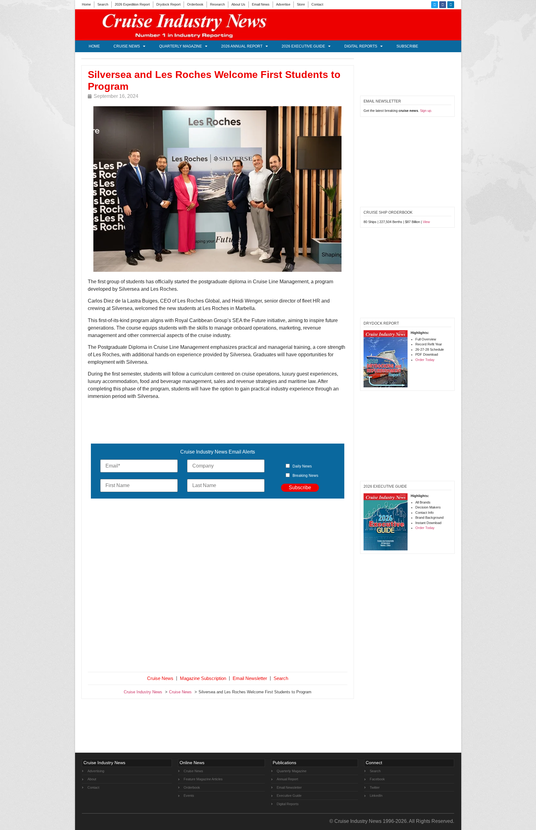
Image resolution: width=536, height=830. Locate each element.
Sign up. (426, 110)
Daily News (302, 466)
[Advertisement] (218, 586)
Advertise (283, 4)
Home (86, 4)
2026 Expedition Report (132, 4)
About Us (238, 4)
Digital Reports (360, 46)
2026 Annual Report (241, 46)
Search (102, 4)
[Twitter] (434, 4)
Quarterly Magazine (180, 46)
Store (301, 4)
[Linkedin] (450, 4)
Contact (317, 4)
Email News (261, 4)
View (426, 222)
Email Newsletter (250, 678)
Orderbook (195, 4)
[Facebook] (442, 4)
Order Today (425, 360)
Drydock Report (168, 4)
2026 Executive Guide (303, 46)
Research (217, 4)
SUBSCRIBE (407, 46)
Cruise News (127, 46)
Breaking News (305, 475)
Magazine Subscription (203, 678)
